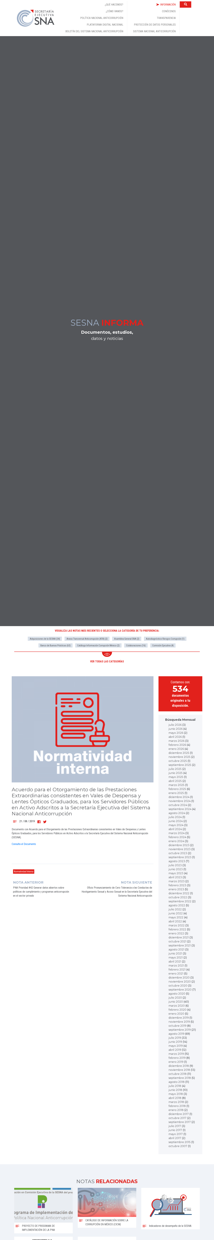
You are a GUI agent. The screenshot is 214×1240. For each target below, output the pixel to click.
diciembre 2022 (179, 893)
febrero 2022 (177, 929)
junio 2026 (176, 728)
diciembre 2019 (179, 1017)
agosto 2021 (176, 949)
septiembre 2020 (180, 989)
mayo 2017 (176, 1134)
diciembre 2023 (179, 845)
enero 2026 (176, 748)
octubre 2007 (178, 1146)
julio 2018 (175, 1086)
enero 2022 (176, 933)
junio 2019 (175, 1041)
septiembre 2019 (180, 1029)
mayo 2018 (176, 1094)
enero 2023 (176, 889)
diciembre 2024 (179, 797)
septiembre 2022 (180, 901)
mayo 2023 (176, 873)
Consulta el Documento (24, 844)
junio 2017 (175, 1130)
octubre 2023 (178, 853)
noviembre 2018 (179, 1069)
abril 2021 (175, 961)
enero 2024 (176, 841)
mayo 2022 (176, 917)
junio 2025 (176, 773)
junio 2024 (176, 821)
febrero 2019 (177, 1057)
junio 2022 (176, 913)
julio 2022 (175, 909)
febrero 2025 (177, 789)
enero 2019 (176, 1061)
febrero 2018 (177, 1106)
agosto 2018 (177, 1082)
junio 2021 (175, 953)
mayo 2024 (176, 825)
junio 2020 (176, 1001)
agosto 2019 (176, 1033)
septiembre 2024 (180, 809)
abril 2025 (175, 781)
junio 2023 (176, 869)
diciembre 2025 (179, 752)
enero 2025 (176, 793)
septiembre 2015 (180, 1142)
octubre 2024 (178, 805)
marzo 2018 (176, 1102)
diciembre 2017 (179, 1114)
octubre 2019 (177, 1025)
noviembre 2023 (180, 849)
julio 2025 (175, 769)
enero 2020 (176, 1013)
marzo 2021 (176, 965)
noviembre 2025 (179, 757)
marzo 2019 (176, 1053)
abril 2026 (175, 736)
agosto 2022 (177, 905)
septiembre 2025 (180, 765)
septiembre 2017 (180, 1122)
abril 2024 (175, 829)
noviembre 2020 (180, 981)
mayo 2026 (176, 732)
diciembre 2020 (179, 977)
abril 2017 (175, 1138)
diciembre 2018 (179, 1065)
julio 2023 (175, 865)
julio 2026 (175, 724)
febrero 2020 (177, 1009)
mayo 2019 (176, 1045)
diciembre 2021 (179, 937)
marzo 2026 (176, 740)
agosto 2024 (177, 813)
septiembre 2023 (180, 857)
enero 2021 (176, 973)
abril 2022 (175, 921)
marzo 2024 (177, 833)
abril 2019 (175, 1049)
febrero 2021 (177, 969)
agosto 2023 (177, 861)
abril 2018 (175, 1098)
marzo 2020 (177, 1005)
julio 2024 (175, 817)
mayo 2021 (176, 957)
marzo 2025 (176, 785)
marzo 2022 (177, 925)
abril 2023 (175, 877)
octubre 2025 (178, 761)
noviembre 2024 (180, 801)
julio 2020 (175, 997)
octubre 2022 (178, 897)
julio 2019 (175, 1037)
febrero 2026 (177, 744)
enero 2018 (176, 1110)
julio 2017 (175, 1126)
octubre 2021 (177, 941)
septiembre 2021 (180, 945)
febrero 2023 (177, 885)
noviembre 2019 (179, 1021)
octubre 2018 (178, 1073)
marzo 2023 (177, 881)
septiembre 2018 (180, 1078)
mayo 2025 (176, 777)
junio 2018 (175, 1090)
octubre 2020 (178, 985)
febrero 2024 (177, 837)
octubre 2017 (177, 1118)
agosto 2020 (177, 993)
